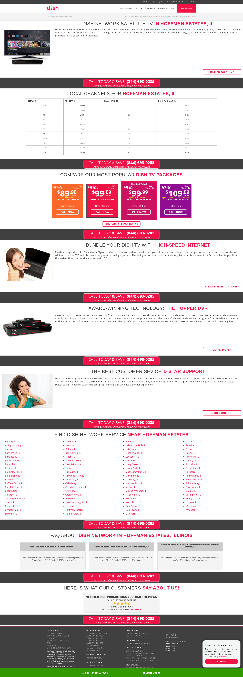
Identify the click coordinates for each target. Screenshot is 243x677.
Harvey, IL (70, 498)
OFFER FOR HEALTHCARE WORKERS (141, 658)
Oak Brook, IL (133, 506)
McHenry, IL (132, 479)
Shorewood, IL (193, 487)
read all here (135, 609)
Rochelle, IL (192, 464)
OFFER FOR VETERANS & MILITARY (140, 653)
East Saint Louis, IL (75, 464)
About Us (51, 645)
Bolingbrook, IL (13, 479)
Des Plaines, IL (73, 452)
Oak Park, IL (132, 513)
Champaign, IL (13, 490)
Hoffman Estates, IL (76, 509)
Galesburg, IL (72, 483)
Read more (223, 656)
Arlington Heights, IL (16, 445)
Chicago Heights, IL (15, 498)
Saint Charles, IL (194, 479)
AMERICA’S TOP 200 (94, 640)
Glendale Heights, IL (76, 487)
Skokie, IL (191, 490)
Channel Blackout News (59, 648)
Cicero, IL (10, 502)
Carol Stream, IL (14, 487)
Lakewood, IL (133, 449)
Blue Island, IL (12, 475)
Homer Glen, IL (73, 513)
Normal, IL (131, 498)
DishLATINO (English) (144, 2)
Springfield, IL (193, 494)
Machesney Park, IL (136, 471)
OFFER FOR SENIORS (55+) (137, 651)
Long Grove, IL (133, 464)
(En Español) (159, 2)
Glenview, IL (71, 490)
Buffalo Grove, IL (14, 483)
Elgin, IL (69, 468)
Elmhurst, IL (71, 471)
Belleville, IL (11, 464)
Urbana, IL (191, 502)
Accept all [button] (221, 661)
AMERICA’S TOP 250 (94, 643)
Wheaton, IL (192, 509)
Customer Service (55, 633)
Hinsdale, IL (71, 506)
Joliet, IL (130, 441)
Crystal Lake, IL (13, 509)
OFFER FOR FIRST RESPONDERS (139, 660)
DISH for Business (95, 658)
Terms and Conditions (58, 640)
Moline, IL (131, 487)
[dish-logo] (53, 8)
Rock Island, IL (193, 468)
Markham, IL (132, 475)
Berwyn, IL (10, 468)
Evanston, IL (71, 479)
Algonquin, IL (12, 441)
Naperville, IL (133, 494)
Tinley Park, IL (193, 498)
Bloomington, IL (14, 471)
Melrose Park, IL (134, 483)
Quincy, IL (191, 460)
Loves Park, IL (133, 468)
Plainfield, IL (192, 456)
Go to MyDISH (172, 2)
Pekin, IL (190, 449)
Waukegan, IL (193, 506)
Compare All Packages (97, 633)
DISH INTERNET (93, 645)
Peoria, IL (191, 452)
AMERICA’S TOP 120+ (95, 638)
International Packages (138, 643)
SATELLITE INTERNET (95, 648)
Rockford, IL (192, 471)
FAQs (49, 643)
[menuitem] (126, 8)
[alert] (221, 654)
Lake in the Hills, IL (136, 445)
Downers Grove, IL (75, 460)
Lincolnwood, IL (134, 452)
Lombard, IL (132, 460)
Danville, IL (11, 513)
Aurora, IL (10, 449)
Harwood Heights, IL (76, 502)
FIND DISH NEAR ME (95, 665)
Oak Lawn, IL (132, 509)
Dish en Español (134, 636)
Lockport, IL (132, 456)
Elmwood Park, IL (74, 475)
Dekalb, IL (70, 449)
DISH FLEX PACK (93, 650)
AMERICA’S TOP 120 (94, 636)
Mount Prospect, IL (136, 490)
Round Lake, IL (193, 475)
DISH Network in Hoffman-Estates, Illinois (59, 16)
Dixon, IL (70, 456)
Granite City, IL (73, 494)
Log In (181, 2)
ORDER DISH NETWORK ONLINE (139, 668)
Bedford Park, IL (14, 460)
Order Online (191, 2)
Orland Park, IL (194, 441)
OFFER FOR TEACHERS (135, 655)
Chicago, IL (11, 494)
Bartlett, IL (11, 456)
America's (93, 187)
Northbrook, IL (134, 502)
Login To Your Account (58, 636)
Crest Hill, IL (11, 506)
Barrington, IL (12, 452)
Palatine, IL (192, 445)
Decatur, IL (71, 445)
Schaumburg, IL (194, 483)
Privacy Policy (54, 638)
